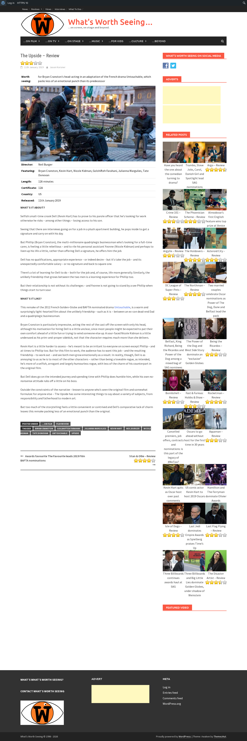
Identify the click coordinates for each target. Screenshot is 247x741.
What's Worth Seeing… (110, 22)
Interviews (60, 9)
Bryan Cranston (44, 428)
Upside (75, 433)
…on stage (72, 41)
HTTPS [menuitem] (22, 2)
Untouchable (122, 307)
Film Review (62, 423)
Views (48, 9)
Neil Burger (132, 428)
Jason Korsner (57, 67)
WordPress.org (172, 703)
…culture (136, 41)
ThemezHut (220, 736)
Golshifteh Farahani (68, 428)
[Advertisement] (192, 95)
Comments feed (173, 698)
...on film (47, 423)
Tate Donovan (40, 433)
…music (94, 41)
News (25, 9)
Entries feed (170, 692)
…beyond (159, 41)
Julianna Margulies (95, 428)
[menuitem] (3, 3)
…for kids (115, 41)
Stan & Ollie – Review (142, 456)
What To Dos (75, 9)
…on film (30, 41)
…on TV (50, 41)
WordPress (185, 736)
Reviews (35, 9)
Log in (166, 687)
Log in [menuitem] (11, 2)
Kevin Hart (116, 428)
